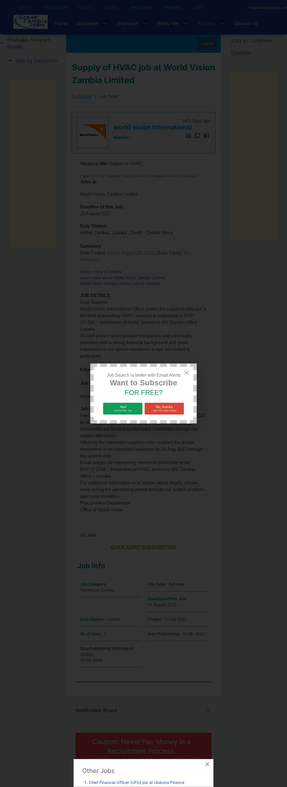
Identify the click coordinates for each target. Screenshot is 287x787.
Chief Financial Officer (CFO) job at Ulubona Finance (136, 782)
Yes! (123, 408)
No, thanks (164, 408)
